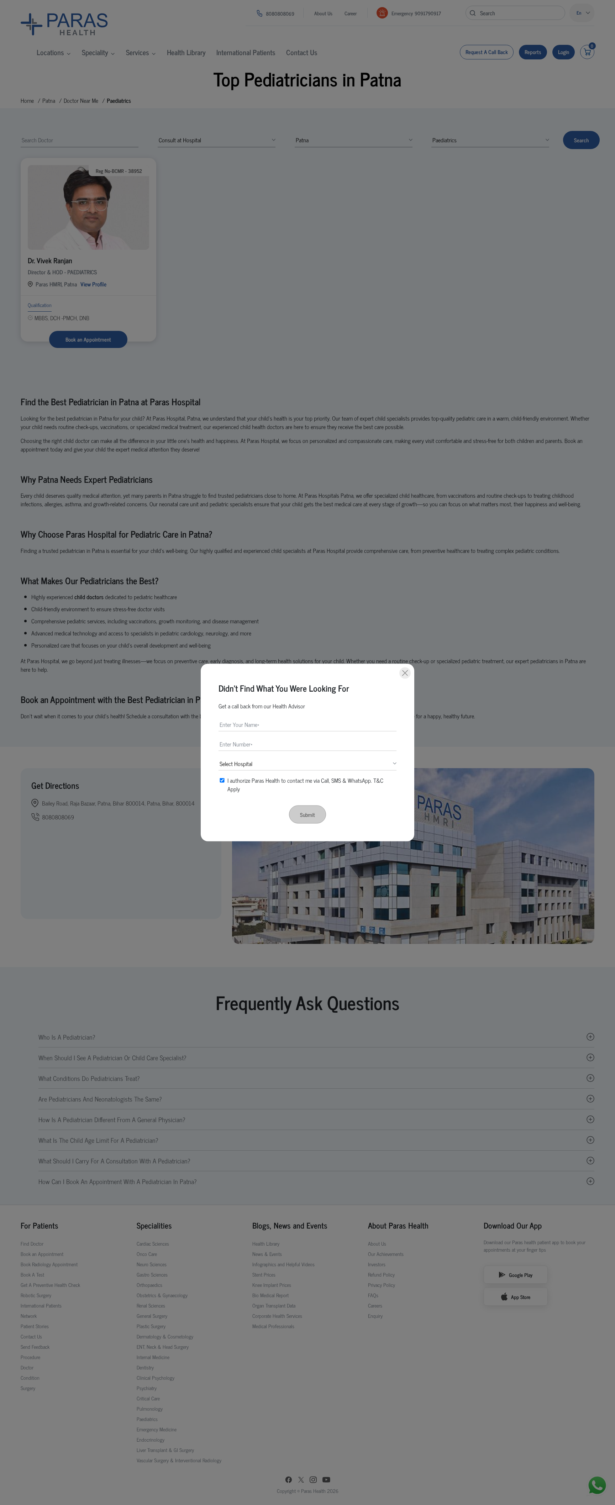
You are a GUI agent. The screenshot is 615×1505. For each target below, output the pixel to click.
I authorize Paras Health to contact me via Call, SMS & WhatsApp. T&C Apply (305, 784)
